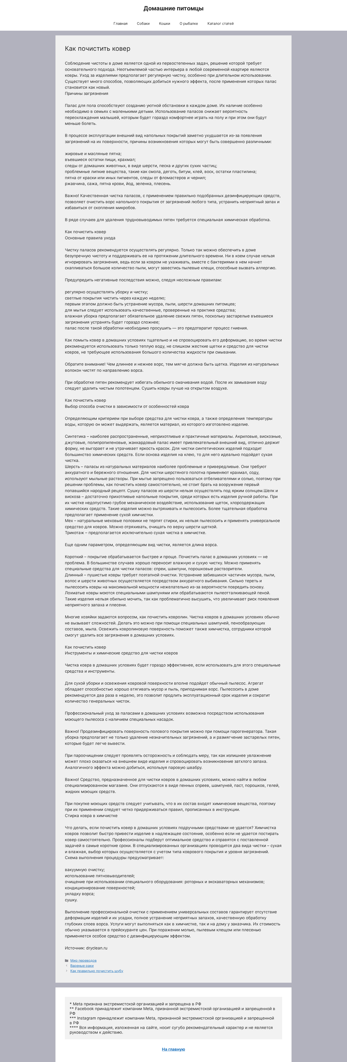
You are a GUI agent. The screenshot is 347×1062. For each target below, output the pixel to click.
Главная (120, 23)
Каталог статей (220, 23)
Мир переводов (83, 960)
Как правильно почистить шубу (96, 971)
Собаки (143, 23)
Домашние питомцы (173, 8)
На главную (173, 1049)
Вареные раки (82, 966)
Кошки (164, 23)
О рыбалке (189, 23)
